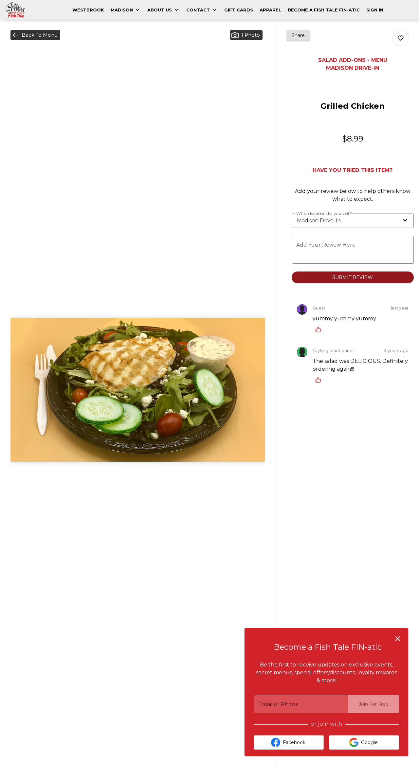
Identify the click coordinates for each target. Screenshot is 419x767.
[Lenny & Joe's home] (34, 10)
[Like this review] (320, 329)
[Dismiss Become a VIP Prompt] (398, 638)
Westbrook (88, 9)
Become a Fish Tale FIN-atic (324, 9)
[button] (125, 9)
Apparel (270, 9)
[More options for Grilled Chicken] (401, 38)
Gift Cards (238, 9)
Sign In (374, 9)
